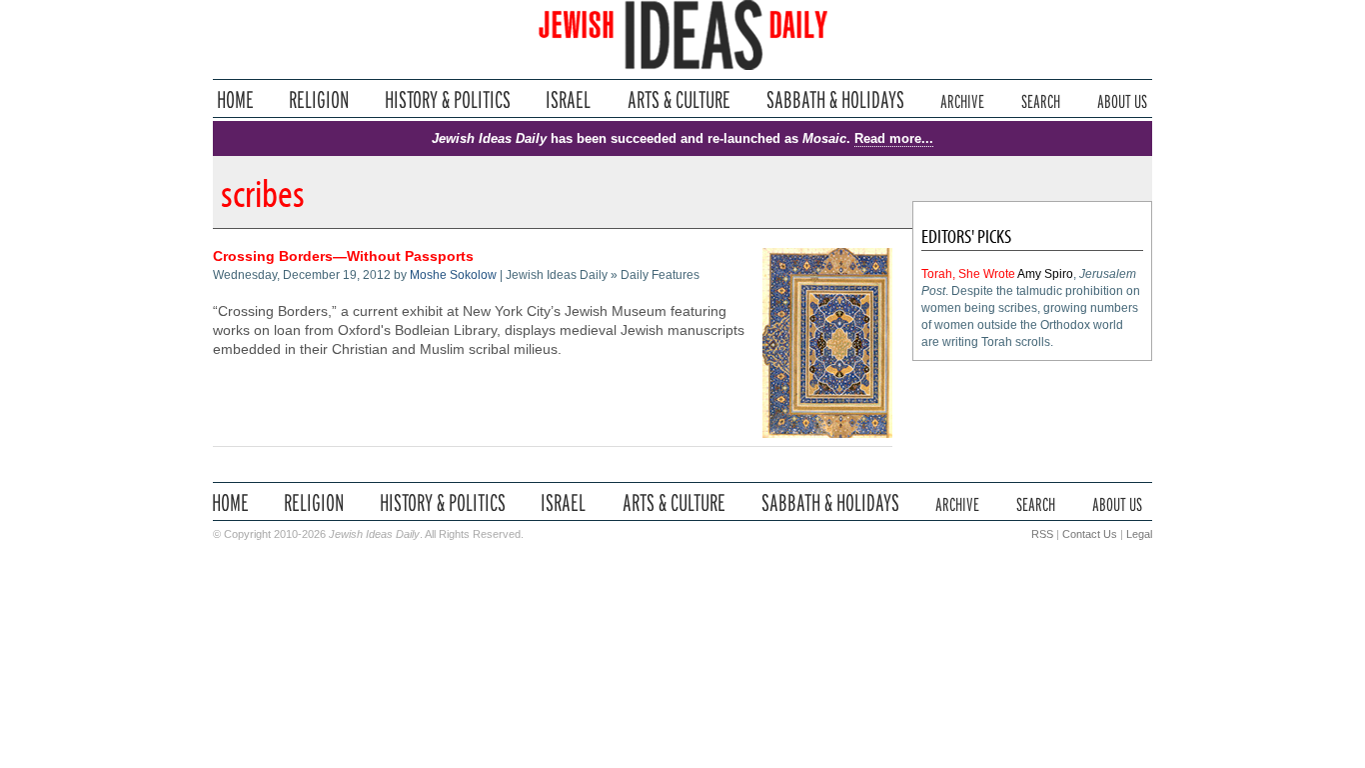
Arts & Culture (678, 99)
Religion (319, 99)
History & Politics (448, 99)
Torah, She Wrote (968, 274)
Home (235, 99)
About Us (1122, 99)
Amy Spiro (1045, 274)
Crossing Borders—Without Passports (343, 256)
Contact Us (1089, 534)
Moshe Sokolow (453, 275)
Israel (569, 99)
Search (1040, 99)
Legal (1139, 534)
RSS (1042, 534)
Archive (962, 99)
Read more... (893, 138)
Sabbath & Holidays (834, 99)
